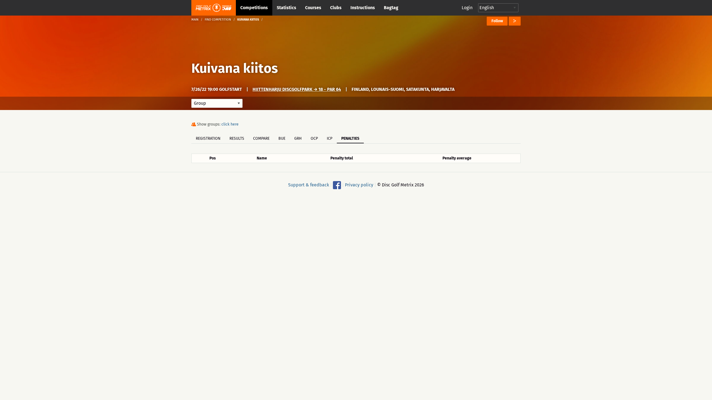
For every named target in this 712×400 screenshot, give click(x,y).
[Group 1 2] (217, 103)
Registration (208, 138)
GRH (298, 138)
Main (195, 19)
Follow (497, 21)
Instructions (362, 7)
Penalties (350, 138)
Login (467, 7)
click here (230, 124)
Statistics (286, 7)
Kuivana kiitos (234, 68)
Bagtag (391, 7)
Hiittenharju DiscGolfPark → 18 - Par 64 (297, 89)
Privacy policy (359, 185)
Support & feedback (308, 185)
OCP (314, 138)
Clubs (336, 7)
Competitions (254, 7)
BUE (281, 138)
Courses (313, 7)
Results (236, 138)
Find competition (218, 19)
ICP (329, 138)
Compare (261, 138)
